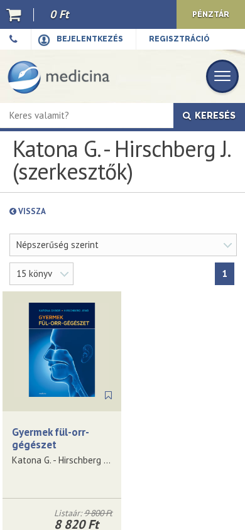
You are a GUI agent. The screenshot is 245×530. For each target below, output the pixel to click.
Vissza (61, 211)
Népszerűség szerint (57, 245)
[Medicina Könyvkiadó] (58, 76)
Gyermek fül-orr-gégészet (50, 438)
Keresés (213, 116)
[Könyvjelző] (108, 395)
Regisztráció (179, 39)
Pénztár (210, 14)
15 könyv (34, 273)
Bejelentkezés (90, 39)
